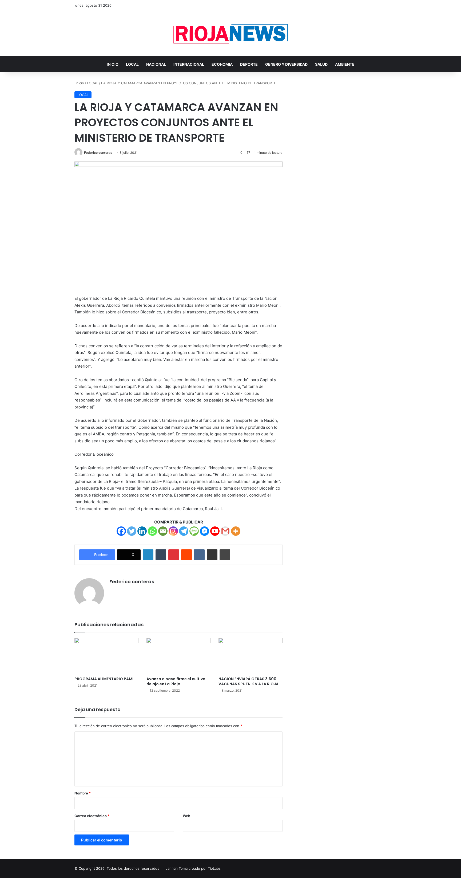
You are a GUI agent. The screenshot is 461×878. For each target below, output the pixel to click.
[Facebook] (121, 531)
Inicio (79, 83)
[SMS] (194, 531)
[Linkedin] (142, 531)
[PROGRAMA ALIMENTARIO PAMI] (106, 656)
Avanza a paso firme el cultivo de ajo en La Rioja (175, 681)
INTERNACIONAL (188, 64)
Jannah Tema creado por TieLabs (193, 868)
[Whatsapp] (152, 531)
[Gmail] (225, 531)
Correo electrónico (91, 816)
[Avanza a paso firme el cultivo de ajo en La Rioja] (178, 656)
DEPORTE (249, 64)
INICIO (112, 64)
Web (186, 816)
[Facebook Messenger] (204, 531)
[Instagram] (173, 531)
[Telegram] (183, 531)
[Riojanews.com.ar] (230, 34)
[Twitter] (131, 531)
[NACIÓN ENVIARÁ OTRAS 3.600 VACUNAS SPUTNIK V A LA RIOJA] (250, 656)
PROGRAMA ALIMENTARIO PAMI (103, 679)
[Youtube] (215, 531)
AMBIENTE (345, 64)
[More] (235, 531)
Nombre (82, 793)
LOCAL (132, 64)
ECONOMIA (222, 64)
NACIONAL (156, 64)
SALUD (321, 64)
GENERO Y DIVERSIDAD (286, 64)
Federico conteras (98, 153)
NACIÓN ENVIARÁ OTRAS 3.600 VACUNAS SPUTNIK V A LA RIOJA (248, 681)
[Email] (163, 531)
